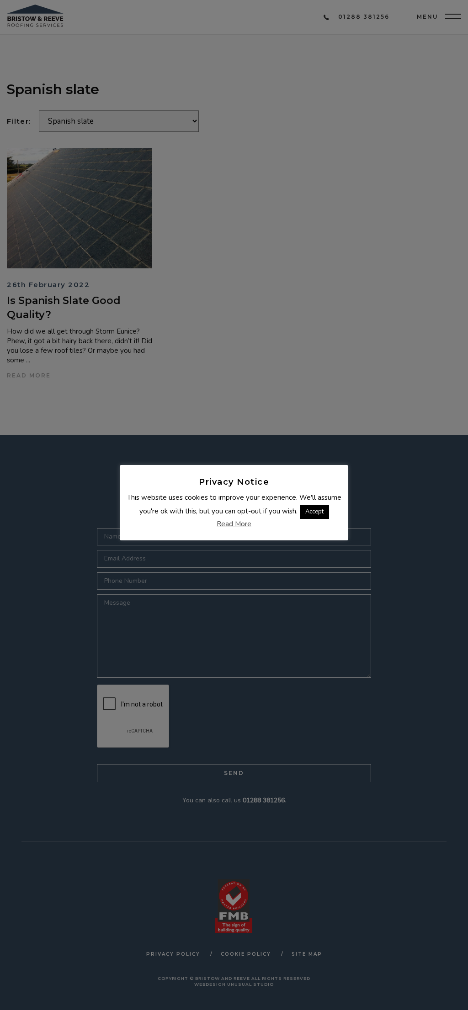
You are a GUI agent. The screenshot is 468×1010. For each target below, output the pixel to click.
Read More (234, 524)
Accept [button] (314, 512)
